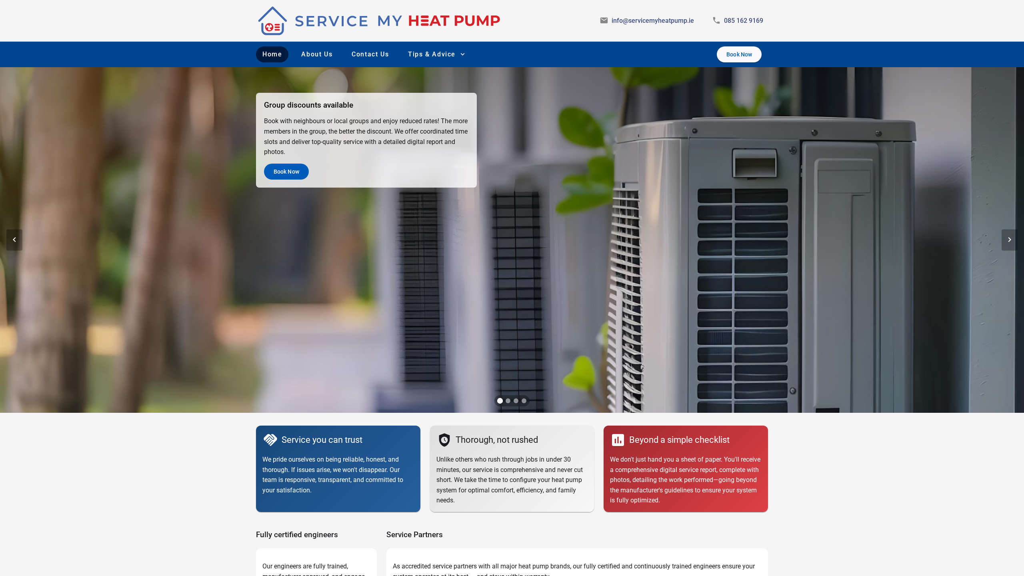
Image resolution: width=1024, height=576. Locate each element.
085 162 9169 (743, 20)
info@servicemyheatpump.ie (653, 20)
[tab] (500, 401)
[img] (379, 20)
